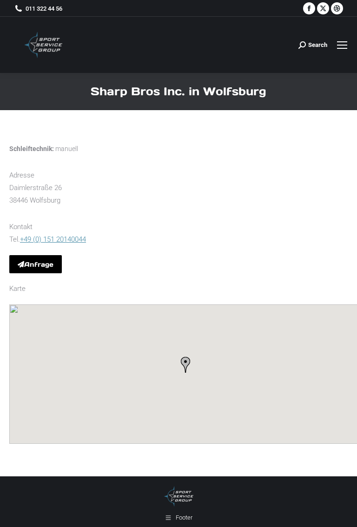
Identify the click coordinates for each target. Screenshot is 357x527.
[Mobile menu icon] (342, 45)
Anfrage (38, 264)
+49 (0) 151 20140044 (53, 239)
